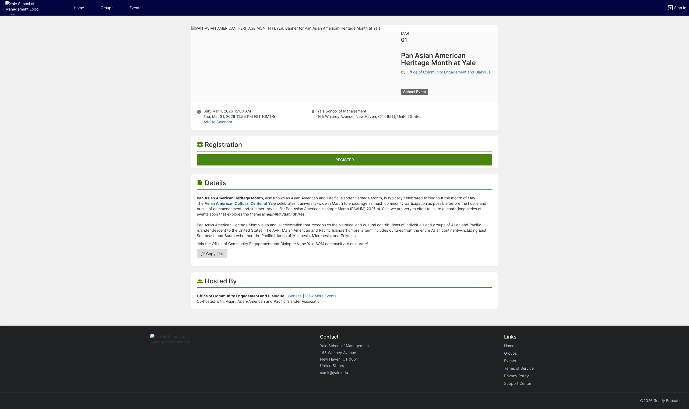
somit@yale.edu (334, 372)
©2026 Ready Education (662, 400)
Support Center (517, 383)
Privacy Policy (516, 375)
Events (135, 7)
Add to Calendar (217, 121)
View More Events (320, 296)
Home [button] (79, 7)
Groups (107, 7)
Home (509, 345)
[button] (27, 7)
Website (295, 296)
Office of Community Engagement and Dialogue (449, 72)
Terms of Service (519, 368)
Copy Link (214, 253)
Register (344, 159)
